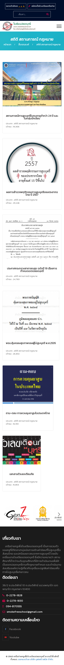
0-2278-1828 (14, 595)
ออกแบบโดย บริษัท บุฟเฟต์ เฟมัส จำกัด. (35, 659)
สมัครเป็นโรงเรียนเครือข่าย (43, 6)
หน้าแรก (7, 44)
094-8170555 (13, 606)
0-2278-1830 (15, 601)
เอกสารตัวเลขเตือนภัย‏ (22, 474)
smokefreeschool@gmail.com (25, 612)
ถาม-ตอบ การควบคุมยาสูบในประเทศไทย (28, 413)
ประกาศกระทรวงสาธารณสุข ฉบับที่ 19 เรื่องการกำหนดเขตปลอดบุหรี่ (32, 269)
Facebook (15, 629)
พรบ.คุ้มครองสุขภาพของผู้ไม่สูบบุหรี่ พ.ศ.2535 (31, 343)
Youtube (14, 637)
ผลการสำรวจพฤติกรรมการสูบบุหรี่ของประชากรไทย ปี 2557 (32, 193)
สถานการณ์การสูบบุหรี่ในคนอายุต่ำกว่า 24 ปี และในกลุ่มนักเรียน (32, 117)
